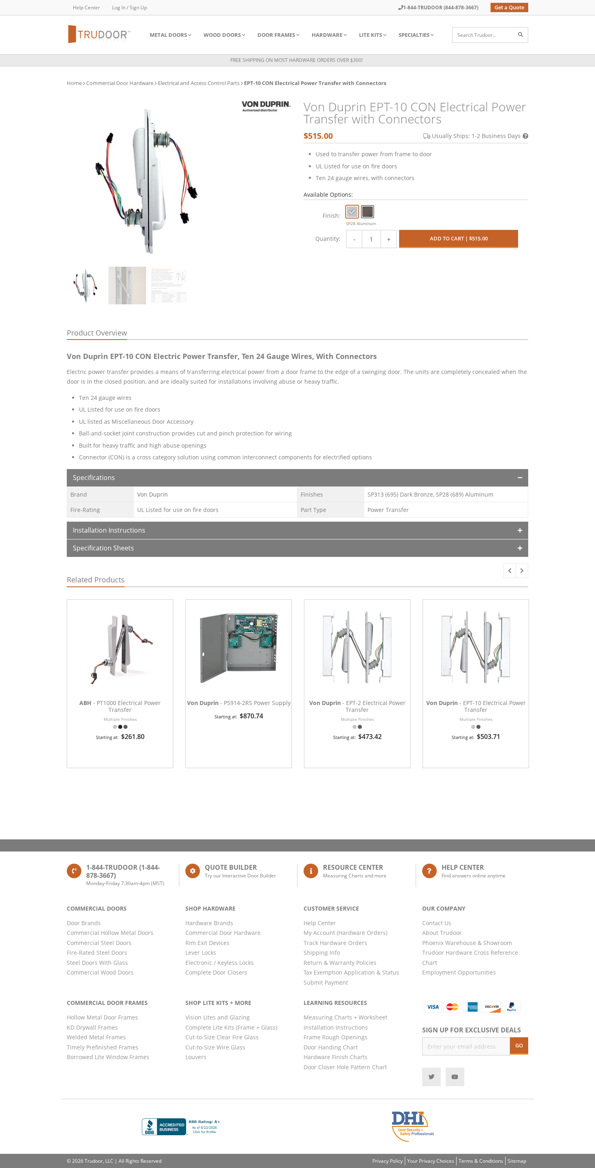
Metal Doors (168, 34)
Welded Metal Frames (96, 1037)
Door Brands (84, 923)
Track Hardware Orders (335, 943)
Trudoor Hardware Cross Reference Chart (470, 957)
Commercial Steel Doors (99, 943)
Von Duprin (152, 494)
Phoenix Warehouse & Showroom (467, 943)
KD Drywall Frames (92, 1027)
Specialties (414, 34)
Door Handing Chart (331, 1047)
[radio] (352, 212)
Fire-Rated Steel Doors (97, 952)
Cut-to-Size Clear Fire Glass (222, 1037)
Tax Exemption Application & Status (351, 972)
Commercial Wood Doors (100, 972)
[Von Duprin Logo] (266, 106)
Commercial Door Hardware (119, 83)
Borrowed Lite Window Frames (108, 1057)
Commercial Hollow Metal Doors (110, 933)
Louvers (195, 1057)
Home (74, 83)
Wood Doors (222, 34)
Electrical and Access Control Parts (199, 83)
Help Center (86, 7)
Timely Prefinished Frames (102, 1047)
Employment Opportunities (459, 972)
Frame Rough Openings (336, 1037)
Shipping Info (322, 952)
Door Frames (276, 34)
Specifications (94, 477)
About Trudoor (442, 933)
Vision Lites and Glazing (217, 1017)
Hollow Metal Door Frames (102, 1017)
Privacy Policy (387, 1160)
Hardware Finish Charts (336, 1057)
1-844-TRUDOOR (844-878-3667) (440, 7)
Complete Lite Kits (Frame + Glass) (231, 1027)
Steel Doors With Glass (97, 962)
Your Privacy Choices (430, 1160)
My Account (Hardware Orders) (345, 933)
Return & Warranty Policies (340, 962)
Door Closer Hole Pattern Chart (345, 1067)
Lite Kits (370, 34)
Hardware (327, 34)
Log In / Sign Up (129, 7)
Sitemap (517, 1160)
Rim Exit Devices (207, 943)
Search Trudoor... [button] (476, 35)
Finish (331, 215)
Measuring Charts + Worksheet (345, 1017)
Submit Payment (326, 982)
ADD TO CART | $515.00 (459, 238)
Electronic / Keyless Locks (219, 962)
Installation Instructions (109, 530)
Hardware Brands (209, 923)
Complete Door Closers (216, 972)
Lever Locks (200, 952)
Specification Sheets (103, 548)
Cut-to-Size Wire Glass (215, 1047)
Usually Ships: (476, 136)
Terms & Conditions (481, 1160)
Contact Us (436, 923)
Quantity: (327, 238)
